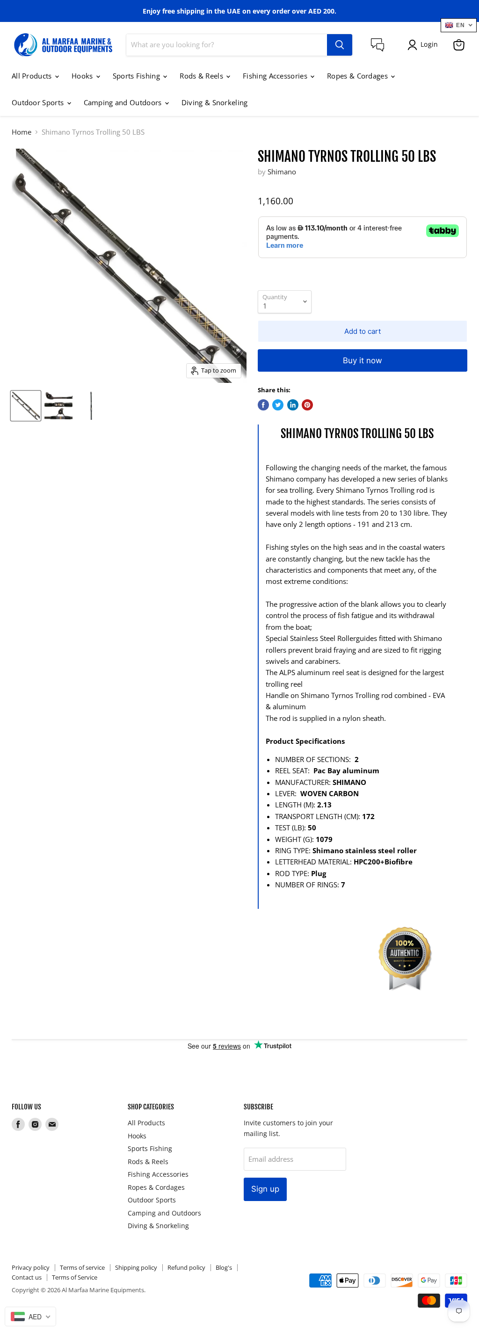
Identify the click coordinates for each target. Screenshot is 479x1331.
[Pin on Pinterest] (307, 404)
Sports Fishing (137, 75)
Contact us (27, 1277)
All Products (33, 75)
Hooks (83, 75)
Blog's (224, 1267)
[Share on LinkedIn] (292, 404)
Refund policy (186, 1267)
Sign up (265, 1189)
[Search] (339, 45)
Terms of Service (74, 1277)
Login (429, 44)
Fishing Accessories (276, 75)
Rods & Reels (202, 75)
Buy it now (362, 360)
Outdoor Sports (39, 102)
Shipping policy (136, 1267)
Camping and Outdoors (124, 102)
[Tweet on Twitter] (277, 404)
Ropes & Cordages (358, 75)
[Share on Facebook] (263, 404)
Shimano (282, 171)
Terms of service (82, 1267)
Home (21, 132)
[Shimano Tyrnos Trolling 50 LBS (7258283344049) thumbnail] (26, 406)
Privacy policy (31, 1267)
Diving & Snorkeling (214, 102)
